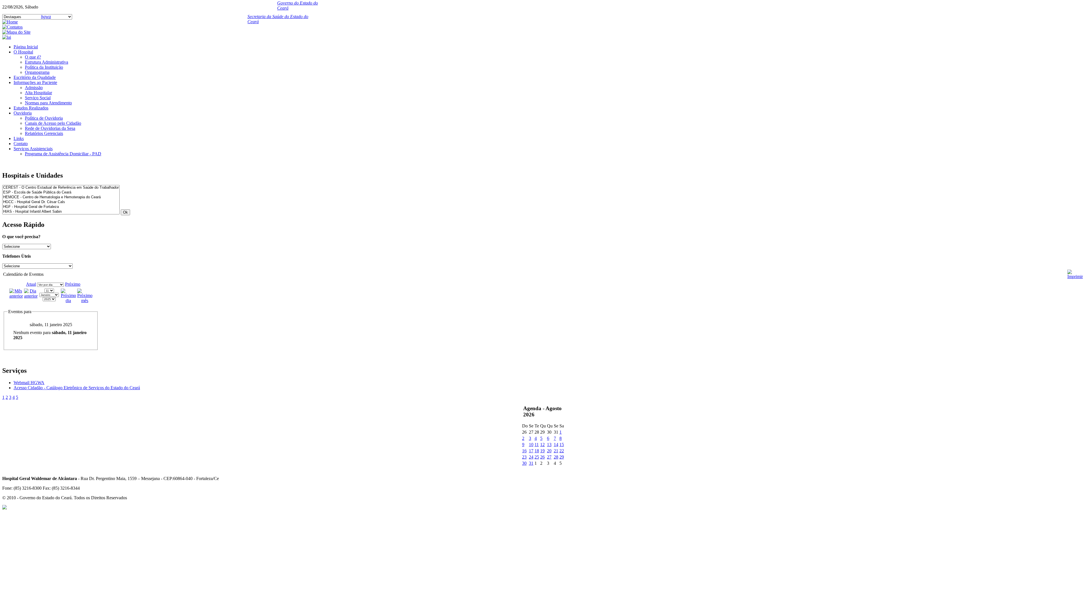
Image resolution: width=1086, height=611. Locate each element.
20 (549, 450)
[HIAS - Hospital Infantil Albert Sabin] (61, 211)
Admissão (34, 87)
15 (561, 444)
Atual (31, 284)
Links (19, 138)
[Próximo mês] (84, 300)
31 (531, 463)
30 (524, 463)
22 (561, 450)
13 (549, 444)
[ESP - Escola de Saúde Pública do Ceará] (61, 192)
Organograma (37, 72)
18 (537, 450)
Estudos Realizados (31, 108)
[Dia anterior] (31, 296)
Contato (21, 143)
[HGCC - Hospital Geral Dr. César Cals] (61, 202)
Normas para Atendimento (48, 102)
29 (561, 457)
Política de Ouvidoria (44, 118)
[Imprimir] (1075, 272)
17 (531, 450)
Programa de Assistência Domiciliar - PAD (63, 153)
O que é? (33, 57)
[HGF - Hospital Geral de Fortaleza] (61, 207)
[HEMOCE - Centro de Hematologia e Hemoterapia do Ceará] (61, 197)
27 (549, 457)
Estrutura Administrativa (46, 62)
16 (524, 450)
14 (556, 444)
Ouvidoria (23, 113)
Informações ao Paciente (35, 82)
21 (556, 450)
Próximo (72, 284)
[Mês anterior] (16, 296)
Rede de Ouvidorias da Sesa (50, 128)
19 (542, 450)
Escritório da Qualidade (35, 77)
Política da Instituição (44, 67)
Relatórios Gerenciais (44, 133)
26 (542, 457)
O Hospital (23, 52)
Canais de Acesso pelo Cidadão (53, 123)
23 (524, 457)
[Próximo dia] (68, 300)
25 (537, 457)
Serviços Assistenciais (33, 148)
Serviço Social (38, 97)
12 (542, 444)
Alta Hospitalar (38, 92)
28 (556, 457)
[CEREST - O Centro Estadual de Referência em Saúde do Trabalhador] (61, 187)
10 (531, 444)
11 (537, 444)
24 (531, 457)
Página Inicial (26, 46)
